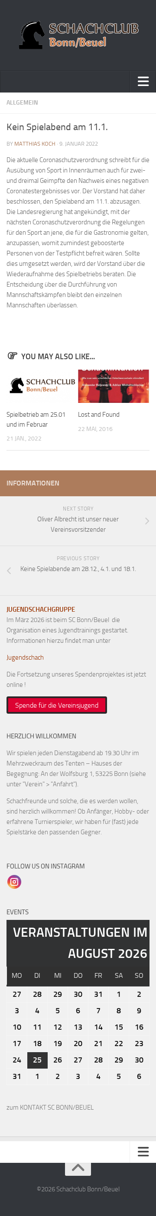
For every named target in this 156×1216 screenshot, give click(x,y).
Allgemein (22, 102)
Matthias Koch (34, 143)
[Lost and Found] (113, 386)
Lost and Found (99, 414)
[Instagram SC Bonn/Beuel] (14, 881)
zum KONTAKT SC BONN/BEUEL (50, 1107)
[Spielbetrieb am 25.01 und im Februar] (42, 386)
